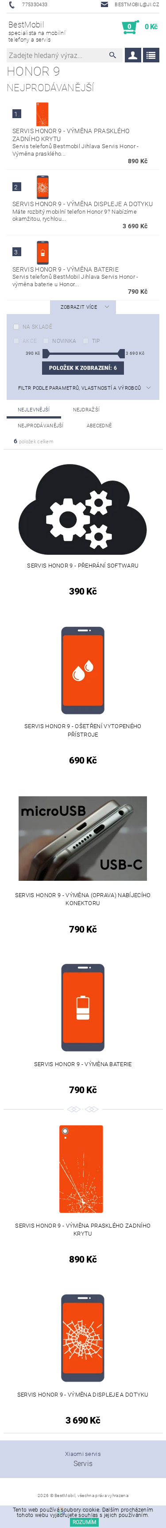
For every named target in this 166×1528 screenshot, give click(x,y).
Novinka (64, 341)
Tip (96, 341)
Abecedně (99, 426)
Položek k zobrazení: (83, 368)
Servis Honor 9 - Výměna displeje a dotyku (82, 203)
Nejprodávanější (41, 426)
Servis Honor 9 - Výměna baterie (65, 269)
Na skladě (37, 327)
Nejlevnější (34, 410)
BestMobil (37, 31)
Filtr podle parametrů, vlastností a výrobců (79, 388)
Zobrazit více (79, 307)
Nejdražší (86, 410)
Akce (30, 341)
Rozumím (84, 1522)
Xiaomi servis (83, 1454)
